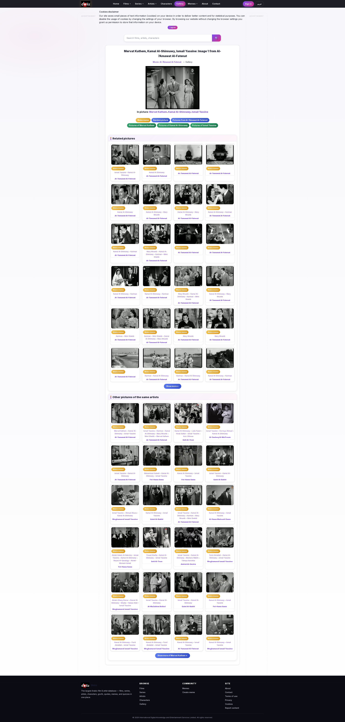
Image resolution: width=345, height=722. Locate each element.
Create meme (188, 692)
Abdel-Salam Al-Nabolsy (122, 555)
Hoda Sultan (181, 434)
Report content (232, 708)
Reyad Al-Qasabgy (121, 561)
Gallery (180, 3)
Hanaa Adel (132, 603)
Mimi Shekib (129, 336)
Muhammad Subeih (152, 473)
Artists (142, 696)
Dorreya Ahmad (226, 431)
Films (141, 688)
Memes (185, 688)
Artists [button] (151, 3)
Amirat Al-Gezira (188, 564)
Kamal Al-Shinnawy (179, 112)
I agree (173, 27)
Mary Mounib (152, 252)
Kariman (228, 212)
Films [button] (126, 3)
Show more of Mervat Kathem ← (173, 655)
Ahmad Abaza (131, 513)
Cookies (229, 704)
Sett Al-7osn (188, 440)
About (205, 3)
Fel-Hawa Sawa (157, 479)
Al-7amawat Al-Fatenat (125, 179)
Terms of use (231, 696)
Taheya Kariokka (188, 561)
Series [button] (138, 3)
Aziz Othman (188, 436)
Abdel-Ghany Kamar (120, 600)
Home (116, 3)
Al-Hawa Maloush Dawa (220, 519)
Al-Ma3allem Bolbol (157, 606)
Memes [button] (192, 3)
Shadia (123, 603)
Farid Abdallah (215, 555)
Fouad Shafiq (151, 555)
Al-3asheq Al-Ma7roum (220, 437)
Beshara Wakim (192, 558)
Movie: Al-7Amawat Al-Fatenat (167, 62)
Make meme (118, 168)
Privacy (228, 700)
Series (142, 692)
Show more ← (172, 386)
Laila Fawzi (196, 431)
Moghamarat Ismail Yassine (125, 519)
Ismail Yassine (200, 112)
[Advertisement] (88, 58)
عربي (259, 4)
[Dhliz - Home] (85, 4)
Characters (166, 3)
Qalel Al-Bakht (219, 479)
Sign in (248, 4)
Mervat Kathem (158, 112)
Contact (216, 3)
